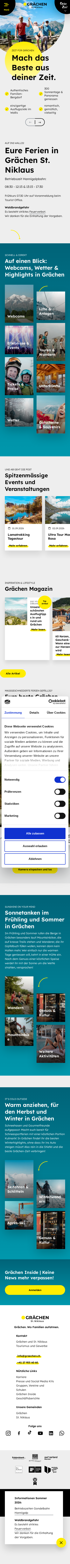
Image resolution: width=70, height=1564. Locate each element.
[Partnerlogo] (18, 1458)
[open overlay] (61, 1542)
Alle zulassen (35, 833)
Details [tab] (34, 712)
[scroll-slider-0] (30, 122)
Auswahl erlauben (35, 846)
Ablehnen (35, 858)
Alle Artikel (13, 673)
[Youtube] (40, 1434)
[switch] (60, 792)
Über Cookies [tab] (56, 712)
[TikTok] (29, 1434)
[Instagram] (8, 1434)
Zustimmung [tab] (13, 712)
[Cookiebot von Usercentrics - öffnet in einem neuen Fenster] (49, 701)
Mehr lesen (38, 629)
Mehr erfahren (18, 545)
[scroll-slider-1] (40, 122)
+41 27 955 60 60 (27, 1362)
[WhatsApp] (61, 1434)
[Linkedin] (51, 1434)
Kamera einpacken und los (35, 869)
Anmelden (35, 1290)
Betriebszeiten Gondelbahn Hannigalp (32, 1510)
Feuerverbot (37, 211)
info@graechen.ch (28, 1355)
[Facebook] (19, 1434)
